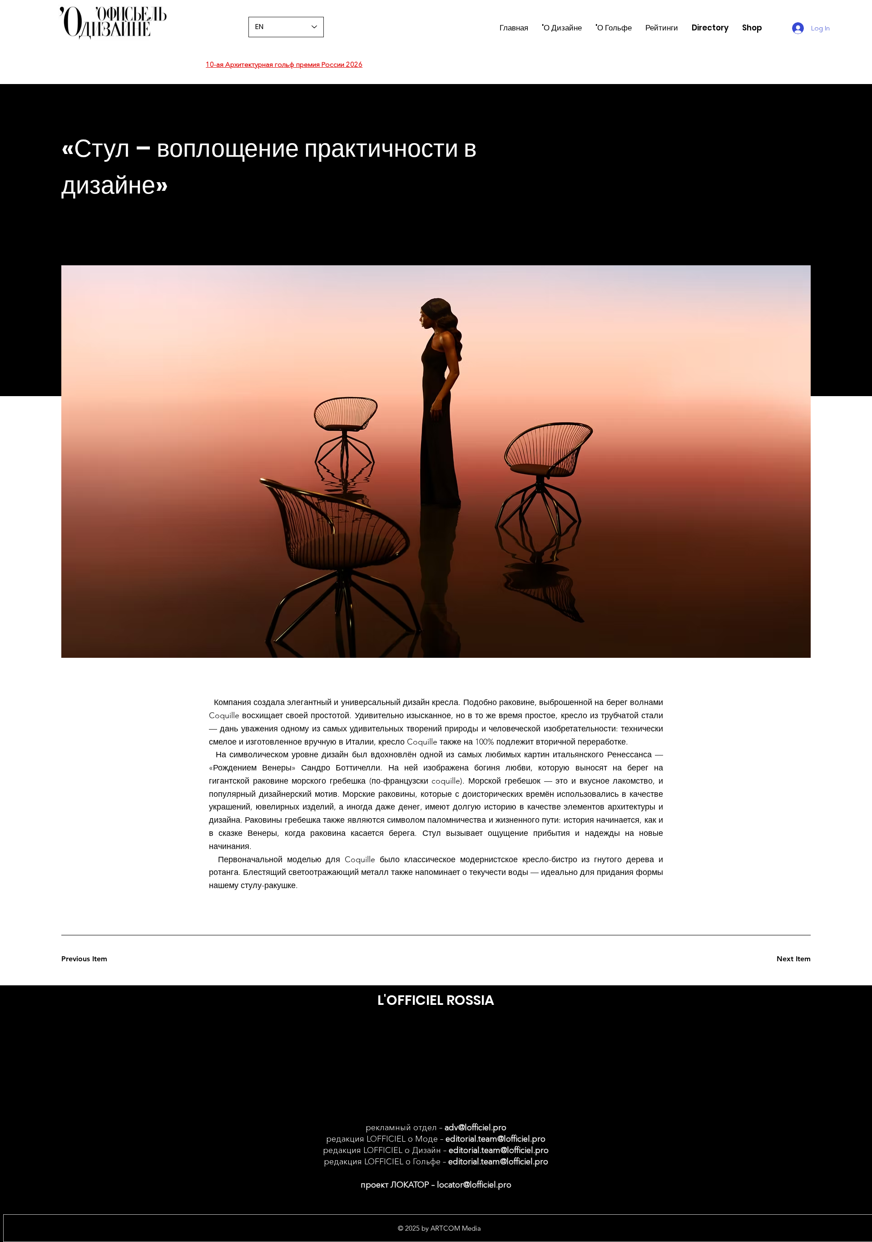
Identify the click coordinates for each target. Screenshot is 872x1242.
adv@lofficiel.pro (475, 1128)
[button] (662, 28)
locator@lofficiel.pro (474, 1185)
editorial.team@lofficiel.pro (495, 1139)
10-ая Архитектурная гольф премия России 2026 (284, 64)
